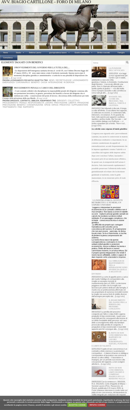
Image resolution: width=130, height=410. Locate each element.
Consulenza (8, 58)
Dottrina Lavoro (35, 53)
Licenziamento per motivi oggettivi (27, 80)
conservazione (35, 105)
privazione (83, 103)
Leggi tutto (16, 78)
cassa (44, 82)
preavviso (64, 105)
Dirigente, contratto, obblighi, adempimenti (31, 101)
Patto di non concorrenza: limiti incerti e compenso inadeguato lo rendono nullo (117, 373)
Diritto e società (103, 53)
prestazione (60, 103)
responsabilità (36, 103)
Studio (18, 53)
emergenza (9, 82)
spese (47, 105)
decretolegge (64, 80)
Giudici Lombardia (82, 53)
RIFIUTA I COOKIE (97, 405)
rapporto (28, 107)
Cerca (127, 63)
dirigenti (62, 100)
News (52, 80)
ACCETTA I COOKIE (77, 405)
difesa (55, 105)
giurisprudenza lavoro (58, 53)
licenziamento (80, 80)
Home (5, 53)
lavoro (49, 103)
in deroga (69, 82)
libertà (72, 103)
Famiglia (121, 53)
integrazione (55, 82)
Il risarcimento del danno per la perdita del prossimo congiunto (118, 304)
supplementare (79, 105)
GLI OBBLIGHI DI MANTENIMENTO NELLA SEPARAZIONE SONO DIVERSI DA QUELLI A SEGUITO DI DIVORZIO (109, 267)
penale (23, 103)
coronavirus (23, 82)
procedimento (10, 103)
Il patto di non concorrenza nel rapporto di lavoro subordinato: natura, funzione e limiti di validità (109, 339)
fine (20, 107)
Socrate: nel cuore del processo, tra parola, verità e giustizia (117, 101)
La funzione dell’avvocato (116, 69)
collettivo (73, 100)
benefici (35, 82)
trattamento (10, 107)
